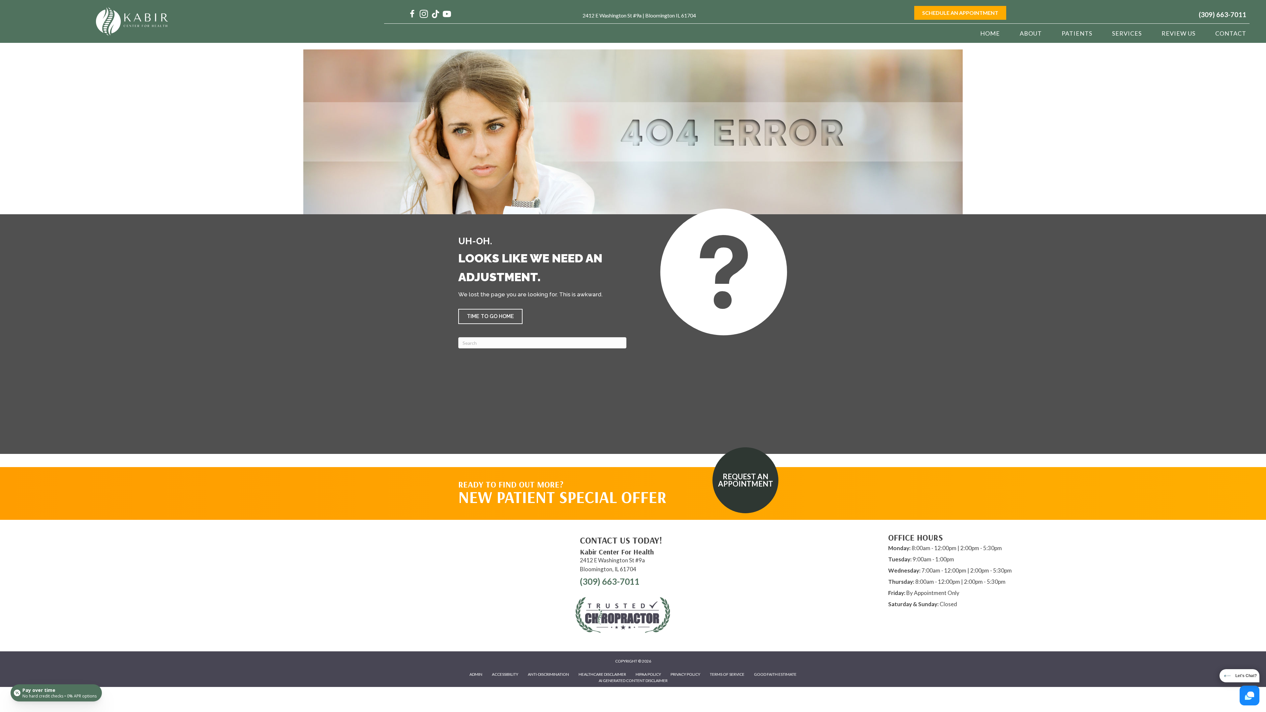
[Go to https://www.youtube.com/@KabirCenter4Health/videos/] (447, 15)
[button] (490, 316)
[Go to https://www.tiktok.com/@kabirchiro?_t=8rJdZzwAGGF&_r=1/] (435, 14)
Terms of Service (727, 674)
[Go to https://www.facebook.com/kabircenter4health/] (412, 15)
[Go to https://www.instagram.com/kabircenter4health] (424, 15)
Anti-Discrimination (548, 674)
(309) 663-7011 (1222, 14)
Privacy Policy (685, 674)
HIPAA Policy (648, 674)
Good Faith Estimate (775, 674)
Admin (475, 674)
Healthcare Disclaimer (602, 674)
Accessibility (505, 674)
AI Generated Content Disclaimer (633, 680)
